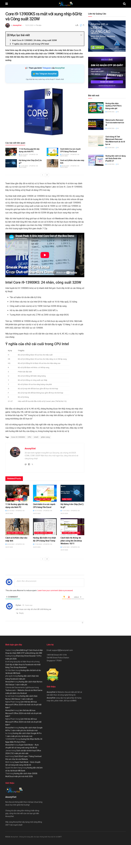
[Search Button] (124, 4)
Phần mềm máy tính (43, 533)
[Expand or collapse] (81, 35)
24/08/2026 (110, 128)
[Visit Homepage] (65, 3)
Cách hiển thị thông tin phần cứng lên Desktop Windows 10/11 (71, 541)
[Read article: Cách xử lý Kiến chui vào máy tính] (52, 163)
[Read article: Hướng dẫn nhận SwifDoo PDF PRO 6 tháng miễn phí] (95, 107)
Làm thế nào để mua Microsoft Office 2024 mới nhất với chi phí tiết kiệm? (23, 705)
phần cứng (45, 437)
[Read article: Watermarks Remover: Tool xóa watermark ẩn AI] (95, 124)
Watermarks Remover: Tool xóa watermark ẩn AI (114, 122)
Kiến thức (67, 499)
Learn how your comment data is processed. (55, 590)
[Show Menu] (6, 4)
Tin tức (38, 25)
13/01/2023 (29, 25)
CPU (29, 437)
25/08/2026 (110, 112)
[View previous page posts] (42, 175)
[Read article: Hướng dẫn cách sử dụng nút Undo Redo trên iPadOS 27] (95, 160)
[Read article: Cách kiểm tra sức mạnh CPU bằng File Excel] (52, 152)
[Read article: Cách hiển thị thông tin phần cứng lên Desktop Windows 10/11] (72, 526)
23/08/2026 (110, 147)
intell (36, 437)
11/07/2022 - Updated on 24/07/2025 (28, 166)
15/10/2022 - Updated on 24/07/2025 (69, 155)
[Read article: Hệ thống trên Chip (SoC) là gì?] (11, 163)
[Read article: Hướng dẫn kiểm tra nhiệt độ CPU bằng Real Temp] (45, 526)
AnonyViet (17, 25)
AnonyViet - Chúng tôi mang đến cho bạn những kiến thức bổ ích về (34, 837)
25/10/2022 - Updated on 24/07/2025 (28, 155)
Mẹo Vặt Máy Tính (15, 499)
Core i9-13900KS (18, 437)
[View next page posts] (47, 175)
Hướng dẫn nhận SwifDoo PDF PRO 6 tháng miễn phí (113, 105)
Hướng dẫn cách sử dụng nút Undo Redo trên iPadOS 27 (115, 158)
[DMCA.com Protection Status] (53, 675)
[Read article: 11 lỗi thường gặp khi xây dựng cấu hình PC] (11, 152)
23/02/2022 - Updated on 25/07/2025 (69, 166)
